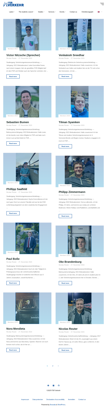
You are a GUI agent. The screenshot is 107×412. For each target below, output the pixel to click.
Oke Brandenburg (70, 261)
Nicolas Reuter (68, 328)
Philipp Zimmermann (72, 192)
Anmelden (71, 399)
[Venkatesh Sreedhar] (80, 34)
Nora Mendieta (15, 328)
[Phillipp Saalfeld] (27, 168)
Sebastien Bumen (17, 122)
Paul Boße (13, 258)
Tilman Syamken (69, 122)
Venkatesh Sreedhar (71, 55)
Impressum (25, 399)
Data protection (37, 399)
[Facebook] (48, 385)
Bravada (53, 404)
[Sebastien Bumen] (27, 101)
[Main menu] (102, 4)
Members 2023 (13, 49)
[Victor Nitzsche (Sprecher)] (27, 34)
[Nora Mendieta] (27, 308)
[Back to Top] (99, 404)
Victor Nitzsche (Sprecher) (23, 55)
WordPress (61, 404)
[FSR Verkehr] (13, 4)
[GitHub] (59, 385)
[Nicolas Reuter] (80, 308)
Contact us (82, 399)
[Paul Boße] (27, 238)
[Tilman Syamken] (80, 101)
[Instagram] (53, 385)
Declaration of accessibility (55, 399)
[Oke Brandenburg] (80, 241)
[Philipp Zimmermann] (80, 171)
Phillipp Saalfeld (16, 189)
